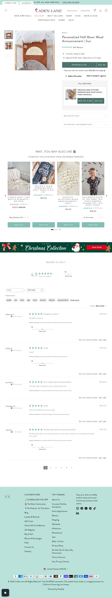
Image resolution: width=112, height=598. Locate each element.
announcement (63, 300)
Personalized (46, 20)
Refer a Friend (57, 541)
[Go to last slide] (6, 196)
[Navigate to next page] (72, 467)
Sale (71, 20)
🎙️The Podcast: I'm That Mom (36, 508)
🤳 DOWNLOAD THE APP (36, 499)
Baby (69, 16)
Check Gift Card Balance (34, 525)
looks (22, 300)
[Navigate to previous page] (40, 467)
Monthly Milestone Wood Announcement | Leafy (68, 200)
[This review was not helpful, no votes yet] (104, 340)
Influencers (56, 528)
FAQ (26, 542)
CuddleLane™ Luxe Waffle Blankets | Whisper (19, 199)
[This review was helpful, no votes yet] (100, 340)
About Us (56, 499)
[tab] (10, 3)
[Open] (5, 592)
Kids (78, 16)
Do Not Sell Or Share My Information (62, 551)
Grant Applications (59, 511)
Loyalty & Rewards (31, 516)
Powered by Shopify (56, 589)
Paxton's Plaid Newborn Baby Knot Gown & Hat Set (43, 189)
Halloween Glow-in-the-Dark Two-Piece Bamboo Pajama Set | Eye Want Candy (93, 201)
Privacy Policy (57, 545)
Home (62, 20)
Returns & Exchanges (33, 538)
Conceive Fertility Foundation (59, 505)
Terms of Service (58, 557)
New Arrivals (22, 16)
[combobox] (15, 290)
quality (9, 300)
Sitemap (27, 551)
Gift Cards (28, 521)
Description (72, 116)
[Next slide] (106, 196)
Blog (26, 512)
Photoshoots (57, 532)
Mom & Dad (91, 16)
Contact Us (29, 547)
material (52, 300)
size (15, 300)
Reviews (55, 515)
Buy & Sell (28, 534)
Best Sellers (55, 16)
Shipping (55, 519)
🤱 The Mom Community (35, 504)
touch (35, 300)
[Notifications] (94, 10)
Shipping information (78, 124)
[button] (34, 32)
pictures (43, 300)
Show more (74, 300)
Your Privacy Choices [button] (60, 561)
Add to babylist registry (96, 75)
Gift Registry (29, 529)
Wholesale (72, 11)
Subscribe (85, 11)
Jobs (53, 537)
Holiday (39, 16)
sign (28, 300)
